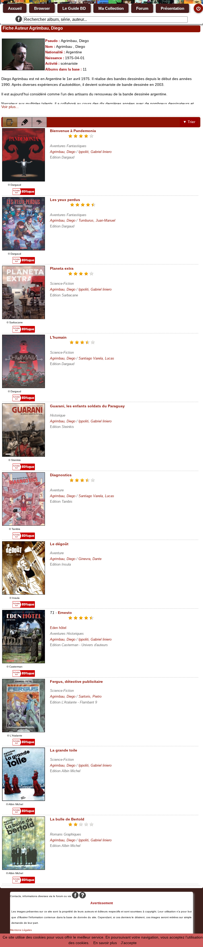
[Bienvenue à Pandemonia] (23, 180)
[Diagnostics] (23, 524)
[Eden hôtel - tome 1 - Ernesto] (23, 662)
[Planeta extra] (23, 318)
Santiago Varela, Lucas (96, 358)
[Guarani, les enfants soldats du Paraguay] (23, 455)
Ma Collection (111, 8)
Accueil (15, 8)
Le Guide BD (74, 8)
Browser (42, 8)
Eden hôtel (58, 628)
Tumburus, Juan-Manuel (97, 220)
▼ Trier (189, 122)
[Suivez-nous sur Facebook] (18, 19)
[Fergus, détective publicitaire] (23, 731)
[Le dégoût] (23, 593)
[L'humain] (23, 387)
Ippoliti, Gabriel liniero (95, 152)
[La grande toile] (23, 799)
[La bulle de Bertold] (23, 868)
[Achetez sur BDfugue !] (23, 194)
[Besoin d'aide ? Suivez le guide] (82, 896)
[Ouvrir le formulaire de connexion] (198, 8)
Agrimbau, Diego (62, 152)
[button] (10, 122)
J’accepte (129, 943)
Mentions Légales (21, 930)
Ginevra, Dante (90, 559)
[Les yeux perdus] (23, 249)
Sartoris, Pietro (90, 696)
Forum (142, 8)
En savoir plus (105, 943)
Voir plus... (10, 107)
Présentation (172, 8)
